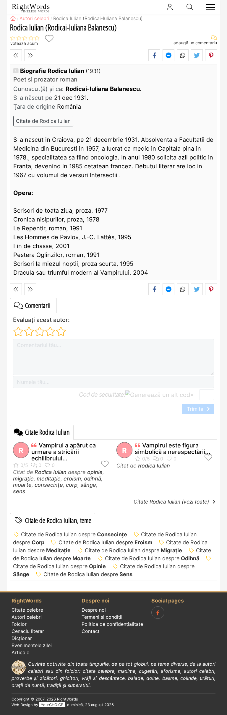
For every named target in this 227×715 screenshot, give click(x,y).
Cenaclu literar (28, 631)
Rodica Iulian (51, 472)
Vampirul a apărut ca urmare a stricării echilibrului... (63, 452)
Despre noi (94, 610)
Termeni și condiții (102, 617)
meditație (49, 478)
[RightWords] (13, 18)
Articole (20, 652)
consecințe (49, 485)
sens (19, 491)
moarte (22, 485)
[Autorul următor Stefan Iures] (30, 55)
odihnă (92, 478)
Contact (91, 631)
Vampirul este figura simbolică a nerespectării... (172, 448)
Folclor (19, 624)
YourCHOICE (52, 705)
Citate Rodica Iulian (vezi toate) (172, 502)
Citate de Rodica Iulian (43, 121)
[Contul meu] (170, 7)
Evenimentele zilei (32, 645)
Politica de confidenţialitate (112, 624)
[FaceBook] (157, 612)
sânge (88, 485)
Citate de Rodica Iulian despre (74, 534)
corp (71, 485)
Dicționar (22, 638)
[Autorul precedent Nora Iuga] (16, 55)
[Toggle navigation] (208, 7)
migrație (23, 478)
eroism (72, 478)
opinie (95, 472)
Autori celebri (27, 617)
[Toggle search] (190, 7)
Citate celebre (27, 610)
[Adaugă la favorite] (49, 38)
